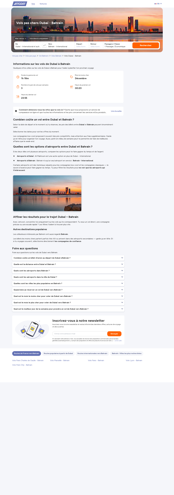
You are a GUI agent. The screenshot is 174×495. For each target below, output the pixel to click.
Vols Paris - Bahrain (96, 360)
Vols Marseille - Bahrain (59, 360)
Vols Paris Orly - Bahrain (22, 365)
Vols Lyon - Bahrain (134, 360)
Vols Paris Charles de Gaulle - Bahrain (28, 360)
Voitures (43, 4)
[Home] (19, 3)
